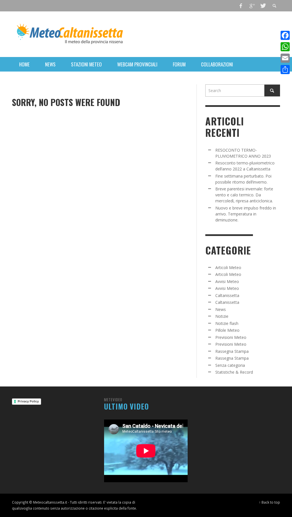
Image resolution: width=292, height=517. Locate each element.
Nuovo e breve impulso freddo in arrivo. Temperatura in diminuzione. (245, 214)
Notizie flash (226, 323)
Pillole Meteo (227, 330)
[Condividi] (285, 69)
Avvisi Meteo (227, 281)
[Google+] (251, 5)
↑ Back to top (269, 502)
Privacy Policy (28, 401)
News (220, 309)
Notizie (221, 316)
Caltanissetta (227, 295)
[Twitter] (262, 5)
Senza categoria (230, 365)
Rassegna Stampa (232, 351)
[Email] (285, 58)
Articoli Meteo (228, 267)
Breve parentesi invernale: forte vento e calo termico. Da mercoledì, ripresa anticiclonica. (244, 194)
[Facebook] (241, 5)
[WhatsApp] (285, 46)
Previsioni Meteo (230, 337)
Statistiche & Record (234, 372)
